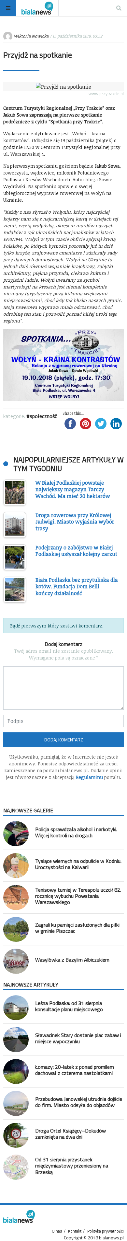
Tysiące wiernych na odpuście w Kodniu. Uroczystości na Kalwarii (78, 864)
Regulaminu (89, 777)
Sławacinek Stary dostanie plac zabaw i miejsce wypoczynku (78, 1038)
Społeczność (43, 416)
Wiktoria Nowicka (31, 36)
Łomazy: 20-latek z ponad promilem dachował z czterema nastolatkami (74, 1070)
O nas (57, 1231)
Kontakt (74, 1231)
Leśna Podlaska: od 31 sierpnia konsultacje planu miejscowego (69, 1006)
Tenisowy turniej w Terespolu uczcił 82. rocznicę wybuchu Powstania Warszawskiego (78, 896)
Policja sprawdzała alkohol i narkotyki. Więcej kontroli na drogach (76, 832)
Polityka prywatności (105, 1231)
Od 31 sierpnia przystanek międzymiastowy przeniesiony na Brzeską (71, 1166)
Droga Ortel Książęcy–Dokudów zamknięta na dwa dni (70, 1134)
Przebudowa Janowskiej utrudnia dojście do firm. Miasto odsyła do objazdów (78, 1102)
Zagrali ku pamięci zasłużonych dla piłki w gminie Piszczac (77, 928)
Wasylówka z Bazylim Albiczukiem (72, 960)
